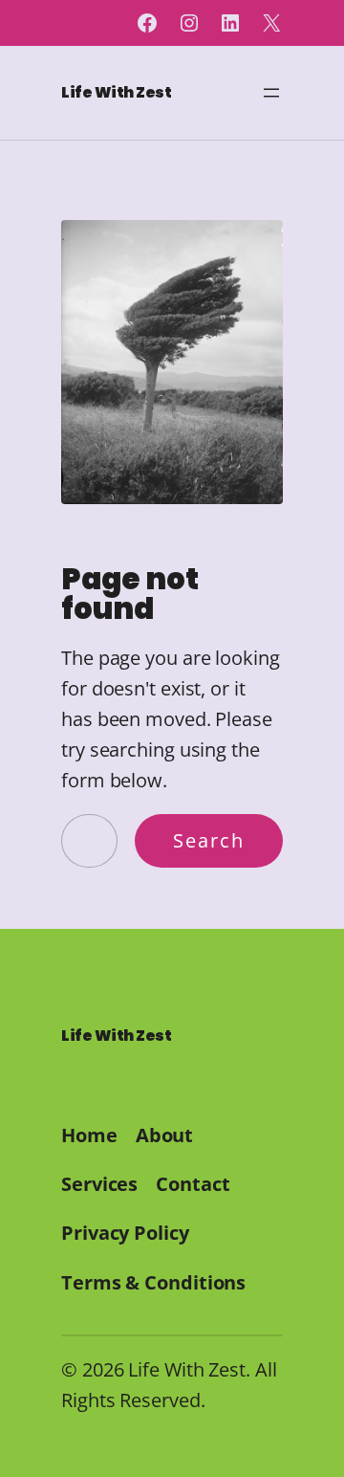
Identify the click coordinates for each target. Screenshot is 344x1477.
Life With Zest (116, 92)
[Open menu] (271, 92)
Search (209, 840)
